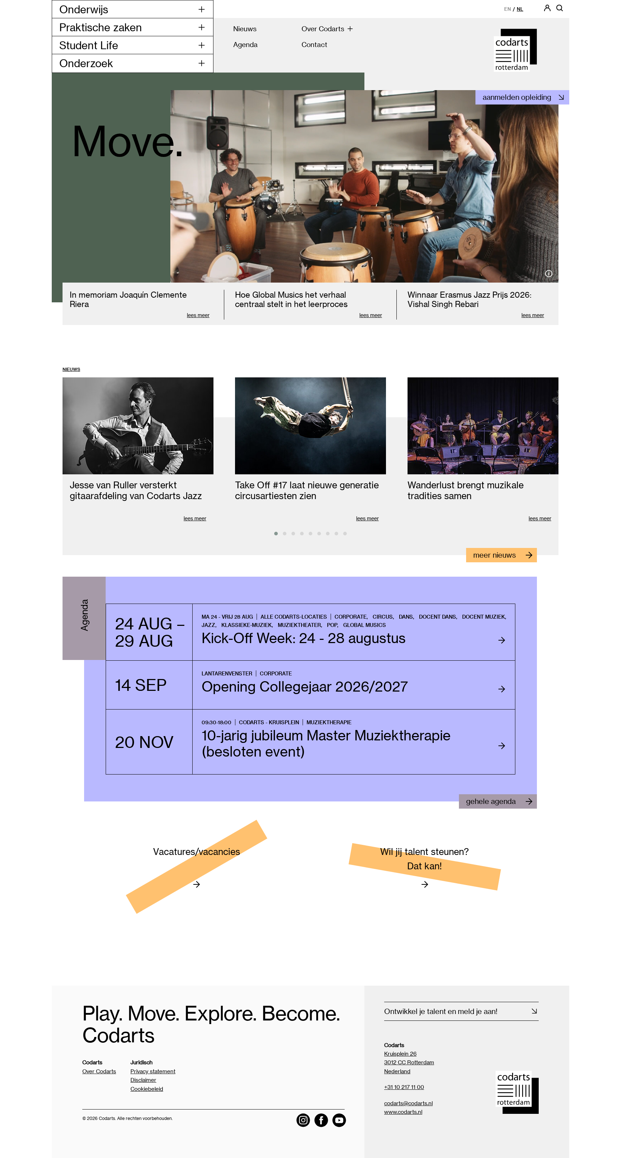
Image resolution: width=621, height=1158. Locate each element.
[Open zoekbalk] (559, 10)
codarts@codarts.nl (408, 1103)
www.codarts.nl (403, 1111)
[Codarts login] (547, 10)
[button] (276, 533)
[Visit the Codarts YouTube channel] (339, 1120)
